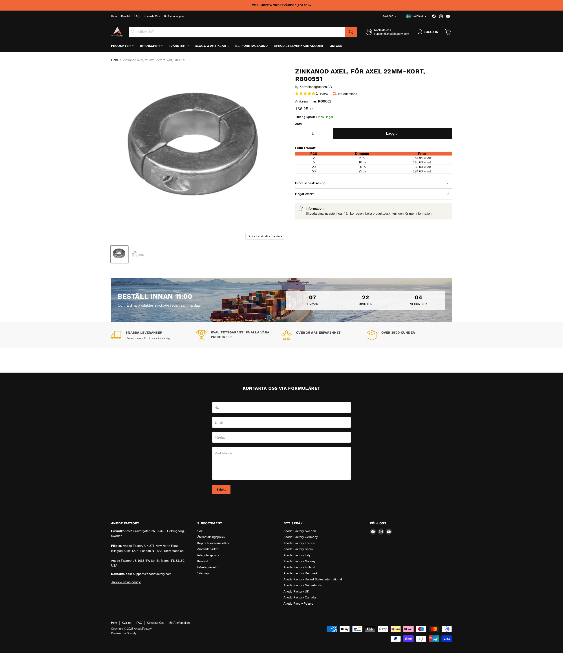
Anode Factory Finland (299, 567)
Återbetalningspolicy (211, 537)
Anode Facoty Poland (298, 603)
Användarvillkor (208, 549)
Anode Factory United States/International (312, 579)
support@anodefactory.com (391, 33)
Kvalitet (125, 16)
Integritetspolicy (208, 555)
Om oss (336, 46)
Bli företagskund (251, 46)
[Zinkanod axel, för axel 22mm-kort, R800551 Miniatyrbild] (138, 254)
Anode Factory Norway (299, 561)
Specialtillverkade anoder (298, 46)
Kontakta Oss (152, 16)
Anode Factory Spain (298, 549)
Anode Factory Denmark (300, 573)
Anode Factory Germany (300, 537)
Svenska (417, 16)
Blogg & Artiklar (211, 46)
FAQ (136, 16)
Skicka (221, 489)
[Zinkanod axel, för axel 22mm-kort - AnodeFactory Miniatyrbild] (119, 254)
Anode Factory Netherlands (302, 585)
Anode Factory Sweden (299, 531)
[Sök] (351, 32)
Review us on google (126, 582)
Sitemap (203, 573)
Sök (200, 531)
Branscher (150, 46)
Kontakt (202, 561)
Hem (114, 16)
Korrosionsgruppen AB (316, 87)
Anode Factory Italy (297, 555)
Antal (298, 124)
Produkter (121, 46)
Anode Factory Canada (299, 597)
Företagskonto (207, 567)
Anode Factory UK (296, 591)
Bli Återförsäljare (174, 16)
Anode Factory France (299, 543)
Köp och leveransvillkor (213, 543)
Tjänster (177, 46)
